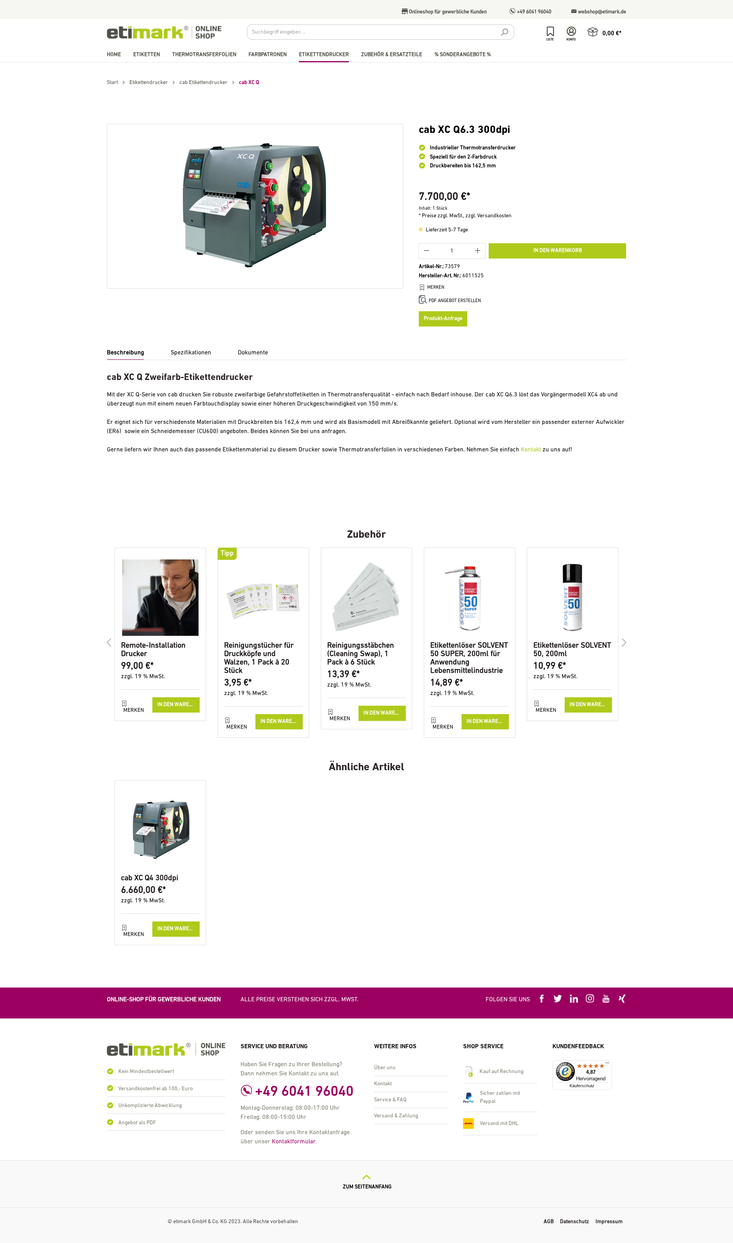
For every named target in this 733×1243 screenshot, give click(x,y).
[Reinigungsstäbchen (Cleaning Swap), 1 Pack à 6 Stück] (366, 597)
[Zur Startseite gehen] (164, 32)
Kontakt (531, 450)
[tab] (125, 353)
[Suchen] (504, 33)
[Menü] (607, 1064)
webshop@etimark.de (601, 12)
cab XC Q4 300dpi (149, 878)
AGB (549, 1222)
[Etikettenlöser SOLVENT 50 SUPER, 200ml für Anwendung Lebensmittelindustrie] (469, 597)
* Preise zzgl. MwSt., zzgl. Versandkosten (465, 216)
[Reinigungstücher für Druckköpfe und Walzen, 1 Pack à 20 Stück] (263, 597)
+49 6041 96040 (533, 12)
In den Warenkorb (557, 251)
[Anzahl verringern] (426, 251)
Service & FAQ (390, 1100)
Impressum (609, 1222)
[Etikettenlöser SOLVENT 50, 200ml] (572, 597)
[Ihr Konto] (571, 31)
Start (112, 83)
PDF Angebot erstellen (455, 301)
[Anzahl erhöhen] (478, 251)
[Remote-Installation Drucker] (160, 597)
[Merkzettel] (550, 31)
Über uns (385, 1068)
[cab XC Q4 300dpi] (160, 830)
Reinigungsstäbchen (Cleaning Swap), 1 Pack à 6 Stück (360, 654)
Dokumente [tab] (253, 353)
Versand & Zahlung (396, 1116)
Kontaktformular (293, 1142)
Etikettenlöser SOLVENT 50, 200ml (572, 650)
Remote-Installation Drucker (153, 650)
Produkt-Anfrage (443, 319)
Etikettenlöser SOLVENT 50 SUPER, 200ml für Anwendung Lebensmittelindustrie (469, 658)
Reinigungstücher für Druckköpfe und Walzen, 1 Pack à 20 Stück (259, 658)
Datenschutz (574, 1222)
